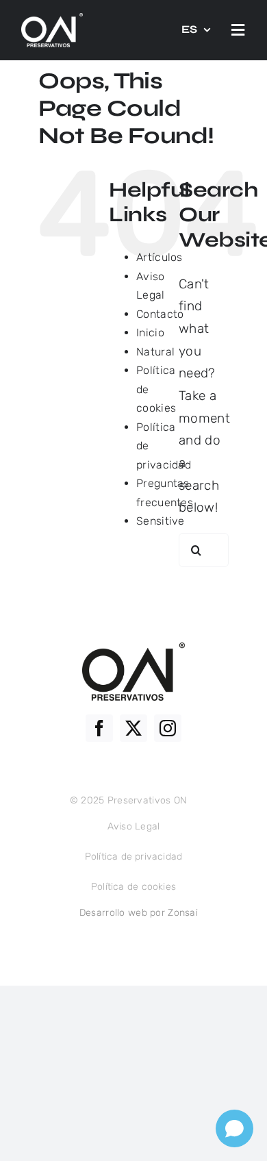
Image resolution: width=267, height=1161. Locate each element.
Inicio (150, 332)
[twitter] (133, 728)
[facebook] (99, 728)
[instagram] (167, 728)
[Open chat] (234, 1128)
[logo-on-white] (52, 19)
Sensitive (160, 520)
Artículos (159, 257)
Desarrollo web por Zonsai (138, 913)
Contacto (159, 314)
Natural (155, 351)
